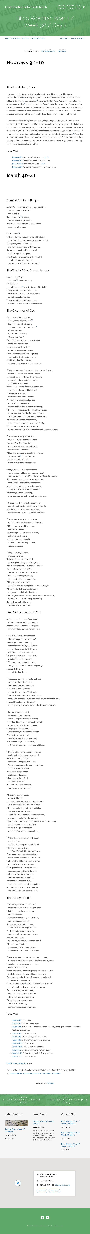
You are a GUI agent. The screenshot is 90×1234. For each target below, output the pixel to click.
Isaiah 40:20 (17, 1047)
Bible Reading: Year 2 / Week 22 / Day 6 (70, 1133)
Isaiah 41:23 (17, 1053)
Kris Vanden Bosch (48, 51)
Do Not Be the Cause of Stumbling (15, 1130)
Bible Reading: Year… (38, 38)
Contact (71, 8)
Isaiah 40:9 (16, 1037)
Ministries (62, 8)
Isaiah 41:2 (16, 1050)
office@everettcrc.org (62, 1185)
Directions (54, 1191)
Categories (64, 38)
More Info (42, 1191)
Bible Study (26, 38)
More (79, 8)
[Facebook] (42, 1217)
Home (7, 38)
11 (45, 157)
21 (48, 157)
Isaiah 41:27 (17, 1056)
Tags (73, 38)
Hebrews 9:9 (17, 167)
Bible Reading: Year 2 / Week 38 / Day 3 (66, 1101)
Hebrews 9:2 (17, 157)
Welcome (61, 6)
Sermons (70, 6)
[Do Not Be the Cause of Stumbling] (16, 1125)
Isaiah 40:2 (16, 1020)
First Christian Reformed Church (26, 7)
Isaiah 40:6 (16, 1027)
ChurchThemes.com (56, 1226)
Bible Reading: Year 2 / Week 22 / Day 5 (70, 1145)
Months (80, 38)
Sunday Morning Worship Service (43, 1122)
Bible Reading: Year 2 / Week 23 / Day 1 (70, 1122)
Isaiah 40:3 (16, 1023)
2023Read (50, 1083)
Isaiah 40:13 (17, 1043)
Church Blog (15, 38)
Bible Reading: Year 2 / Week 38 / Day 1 (23, 1101)
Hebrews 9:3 (17, 164)
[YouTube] (47, 1217)
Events (78, 6)
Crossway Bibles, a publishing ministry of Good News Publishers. (35, 1073)
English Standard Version (17, 1063)
